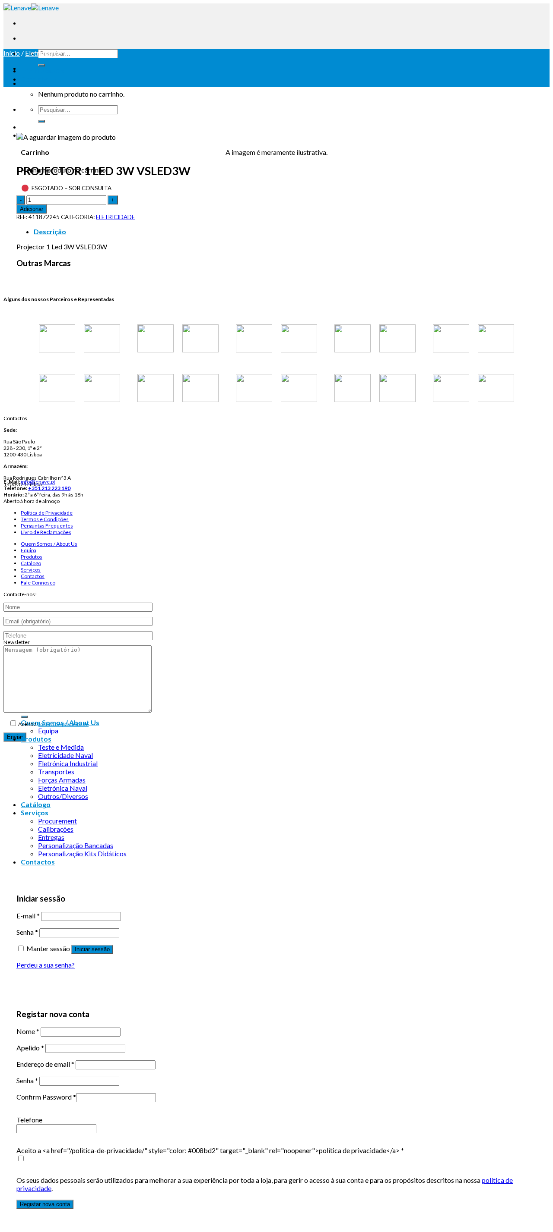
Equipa (28, 550)
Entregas (51, 837)
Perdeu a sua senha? (45, 965)
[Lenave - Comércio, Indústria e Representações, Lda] (31, 7)
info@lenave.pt (38, 481)
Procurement (57, 821)
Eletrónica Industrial (68, 763)
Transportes (56, 771)
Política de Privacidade (47, 512)
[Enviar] (41, 65)
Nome (27, 1031)
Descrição (50, 231)
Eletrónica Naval (62, 788)
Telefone (29, 1120)
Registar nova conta (45, 1204)
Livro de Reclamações (46, 532)
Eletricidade (43, 53)
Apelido (30, 1047)
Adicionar (31, 209)
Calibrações (55, 829)
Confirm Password (46, 1097)
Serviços (31, 569)
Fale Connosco (38, 582)
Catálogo (31, 563)
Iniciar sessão (92, 949)
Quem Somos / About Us (49, 544)
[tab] (285, 231)
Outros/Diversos (63, 796)
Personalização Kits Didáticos (82, 853)
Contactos (32, 576)
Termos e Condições (45, 519)
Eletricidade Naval (65, 755)
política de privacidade (63, 724)
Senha (27, 932)
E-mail (28, 915)
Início (11, 53)
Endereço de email (45, 1064)
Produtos (31, 556)
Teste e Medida (61, 747)
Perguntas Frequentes (47, 525)
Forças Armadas (62, 780)
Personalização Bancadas (75, 845)
